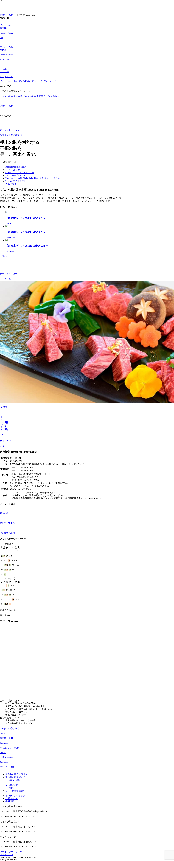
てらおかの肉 (6, 81)
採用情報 (9, 801)
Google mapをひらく (9, 728)
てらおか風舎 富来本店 (11, 96)
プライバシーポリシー (11, 852)
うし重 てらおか (51, 96)
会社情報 (18, 81)
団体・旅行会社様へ (15, 790)
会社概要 (9, 788)
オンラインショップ (46, 81)
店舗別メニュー (10, 162)
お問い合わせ (6, 15)
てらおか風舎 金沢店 (33, 96)
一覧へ (3, 256)
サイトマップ (6, 854)
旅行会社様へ (29, 81)
